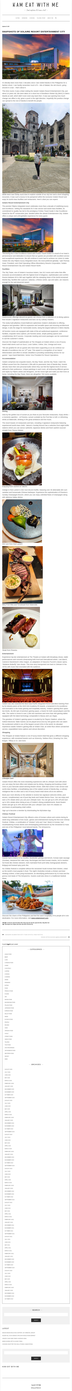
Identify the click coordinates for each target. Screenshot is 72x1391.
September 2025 (10, 1097)
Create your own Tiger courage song (14, 1338)
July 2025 (7, 1103)
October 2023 (9, 1162)
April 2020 (8, 1282)
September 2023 (10, 1165)
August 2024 (8, 1134)
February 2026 (9, 1083)
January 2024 (9, 1154)
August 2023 (8, 1168)
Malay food (8, 1013)
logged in (8, 944)
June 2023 (8, 1174)
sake (6, 1028)
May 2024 (7, 1143)
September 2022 (10, 1199)
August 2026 (8, 1069)
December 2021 (9, 1225)
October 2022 (9, 1197)
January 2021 (9, 1256)
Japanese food (37, 922)
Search (36, 1320)
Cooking (32, 18)
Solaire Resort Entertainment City (27, 924)
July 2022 (7, 1205)
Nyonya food (9, 1019)
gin (6, 996)
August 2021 (8, 1236)
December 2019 (9, 1293)
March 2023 (8, 1182)
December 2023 (9, 1157)
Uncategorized (9, 1047)
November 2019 (9, 1296)
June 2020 (8, 1276)
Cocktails (18, 922)
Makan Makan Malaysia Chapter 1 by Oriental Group (18, 1332)
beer (11, 922)
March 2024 (8, 1148)
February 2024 (9, 1151)
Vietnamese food (10, 1050)
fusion (29, 922)
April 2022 (8, 1214)
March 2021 (8, 1250)
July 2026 (7, 1072)
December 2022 (9, 1191)
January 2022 (9, 1222)
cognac (7, 974)
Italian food (32, 922)
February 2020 (9, 1287)
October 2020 (9, 1265)
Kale (40, 1385)
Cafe (6, 960)
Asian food (8, 922)
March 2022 (8, 1216)
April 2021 (8, 1248)
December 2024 (9, 1123)
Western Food (47, 922)
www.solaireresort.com (39, 918)
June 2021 (8, 1242)
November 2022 (9, 1194)
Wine (6, 1059)
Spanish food (9, 1030)
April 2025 (8, 1112)
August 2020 (8, 1270)
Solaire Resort (19, 924)
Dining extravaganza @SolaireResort (54, 937)
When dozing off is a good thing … (13, 1341)
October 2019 (9, 1299)
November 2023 (9, 1160)
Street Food (9, 1036)
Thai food (8, 1045)
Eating (18, 18)
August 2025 (8, 1100)
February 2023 (9, 1185)
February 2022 (9, 1219)
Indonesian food (10, 1002)
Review (41, 922)
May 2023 (7, 1177)
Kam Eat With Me (36, 5)
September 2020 (10, 1267)
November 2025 (9, 1092)
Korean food (9, 1011)
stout (6, 1033)
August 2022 (8, 1202)
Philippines (14, 924)
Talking (43, 922)
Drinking (24, 18)
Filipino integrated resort (8, 924)
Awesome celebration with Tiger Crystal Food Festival (24, 934)
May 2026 (7, 1077)
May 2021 (7, 1245)
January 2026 (9, 1086)
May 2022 (7, 1211)
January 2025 (9, 1120)
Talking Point (41, 18)
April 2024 (8, 1145)
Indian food (8, 999)
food (6, 988)
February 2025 (9, 1117)
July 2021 (7, 1239)
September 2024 (10, 1131)
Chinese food (15, 922)
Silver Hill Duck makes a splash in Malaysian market (18, 1335)
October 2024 (9, 1129)
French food (9, 991)
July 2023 (7, 1171)
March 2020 (8, 1284)
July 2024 (7, 1137)
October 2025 (9, 1094)
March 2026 (8, 1080)
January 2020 (9, 1290)
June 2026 (8, 1075)
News (6, 1016)
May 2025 (7, 1109)
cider (6, 965)
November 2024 (9, 1126)
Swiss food (8, 1039)
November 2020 (9, 1262)
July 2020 (7, 1273)
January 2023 (9, 1188)
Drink (6, 979)
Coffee (21, 922)
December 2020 (9, 1259)
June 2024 (8, 1140)
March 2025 (8, 1114)
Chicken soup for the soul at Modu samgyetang (17, 1344)
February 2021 (9, 1253)
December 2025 (9, 1089)
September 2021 (10, 1233)
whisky (7, 1056)
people (7, 1022)
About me (50, 18)
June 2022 (8, 1208)
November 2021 (9, 1228)
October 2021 (9, 1231)
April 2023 (8, 1180)
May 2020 (7, 1279)
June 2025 (8, 1106)
